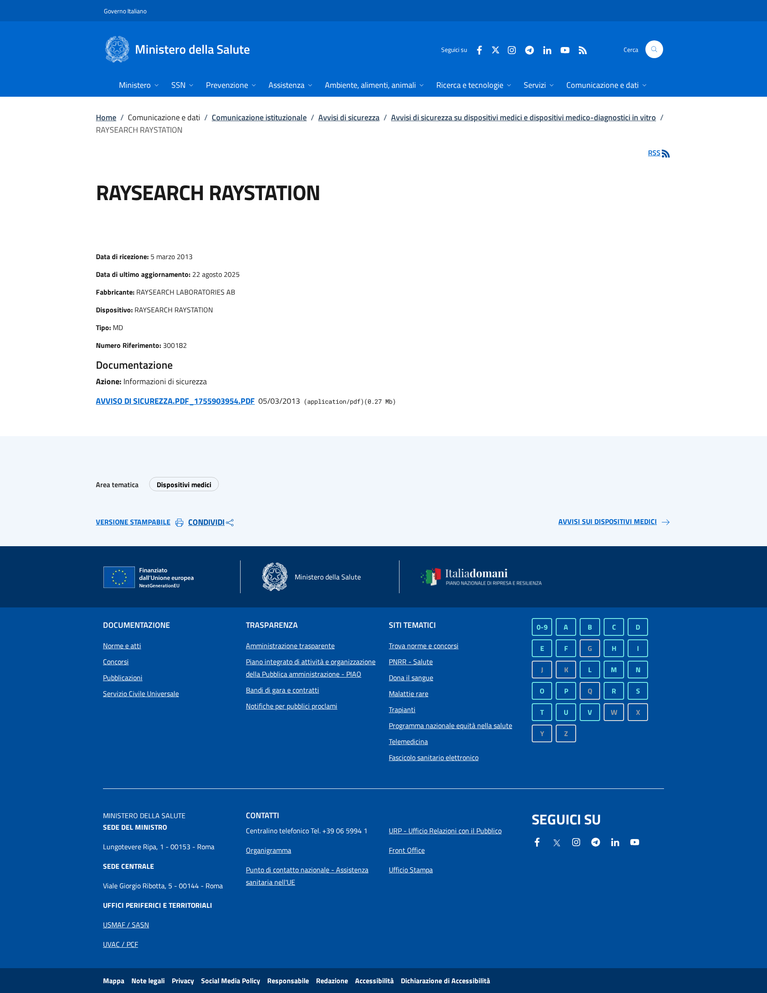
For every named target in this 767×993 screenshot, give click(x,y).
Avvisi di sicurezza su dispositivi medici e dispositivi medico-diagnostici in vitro (523, 117)
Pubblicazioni (122, 677)
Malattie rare (408, 693)
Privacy (183, 980)
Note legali (148, 980)
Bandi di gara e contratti (282, 690)
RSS (654, 152)
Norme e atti (122, 645)
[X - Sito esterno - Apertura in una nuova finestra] (495, 49)
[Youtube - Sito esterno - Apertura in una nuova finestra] (561, 49)
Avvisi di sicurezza (349, 117)
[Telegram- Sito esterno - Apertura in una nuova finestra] (526, 49)
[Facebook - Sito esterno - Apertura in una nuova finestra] (476, 49)
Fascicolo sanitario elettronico (433, 757)
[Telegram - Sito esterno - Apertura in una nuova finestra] (595, 841)
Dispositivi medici (184, 484)
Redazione (332, 980)
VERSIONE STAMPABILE (133, 521)
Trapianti (402, 709)
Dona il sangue (411, 677)
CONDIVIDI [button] (206, 522)
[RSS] (579, 49)
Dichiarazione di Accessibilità (445, 980)
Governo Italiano (125, 11)
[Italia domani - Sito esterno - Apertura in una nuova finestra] (487, 577)
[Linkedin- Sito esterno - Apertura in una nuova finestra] (615, 841)
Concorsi (116, 661)
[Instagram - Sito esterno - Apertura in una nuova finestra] (508, 49)
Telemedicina (408, 741)
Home (106, 117)
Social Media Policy (230, 980)
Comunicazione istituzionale (259, 117)
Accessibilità (374, 980)
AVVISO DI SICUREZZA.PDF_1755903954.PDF (175, 401)
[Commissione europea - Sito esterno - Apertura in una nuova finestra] (149, 578)
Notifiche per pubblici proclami (291, 706)
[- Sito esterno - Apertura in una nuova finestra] (634, 841)
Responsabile (288, 980)
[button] (654, 49)
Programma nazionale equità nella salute (450, 725)
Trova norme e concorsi (424, 645)
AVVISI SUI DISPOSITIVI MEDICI (607, 521)
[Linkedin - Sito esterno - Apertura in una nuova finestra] (544, 49)
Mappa (113, 980)
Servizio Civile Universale (141, 693)
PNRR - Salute (411, 661)
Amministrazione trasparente (290, 645)
